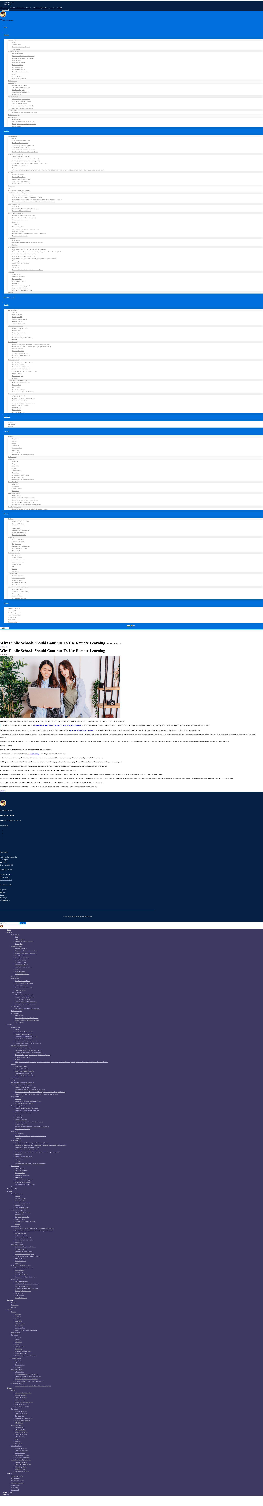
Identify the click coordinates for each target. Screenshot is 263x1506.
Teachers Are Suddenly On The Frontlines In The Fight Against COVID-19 (57, 725)
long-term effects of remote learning (81, 730)
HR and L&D (4, 647)
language (2, 791)
